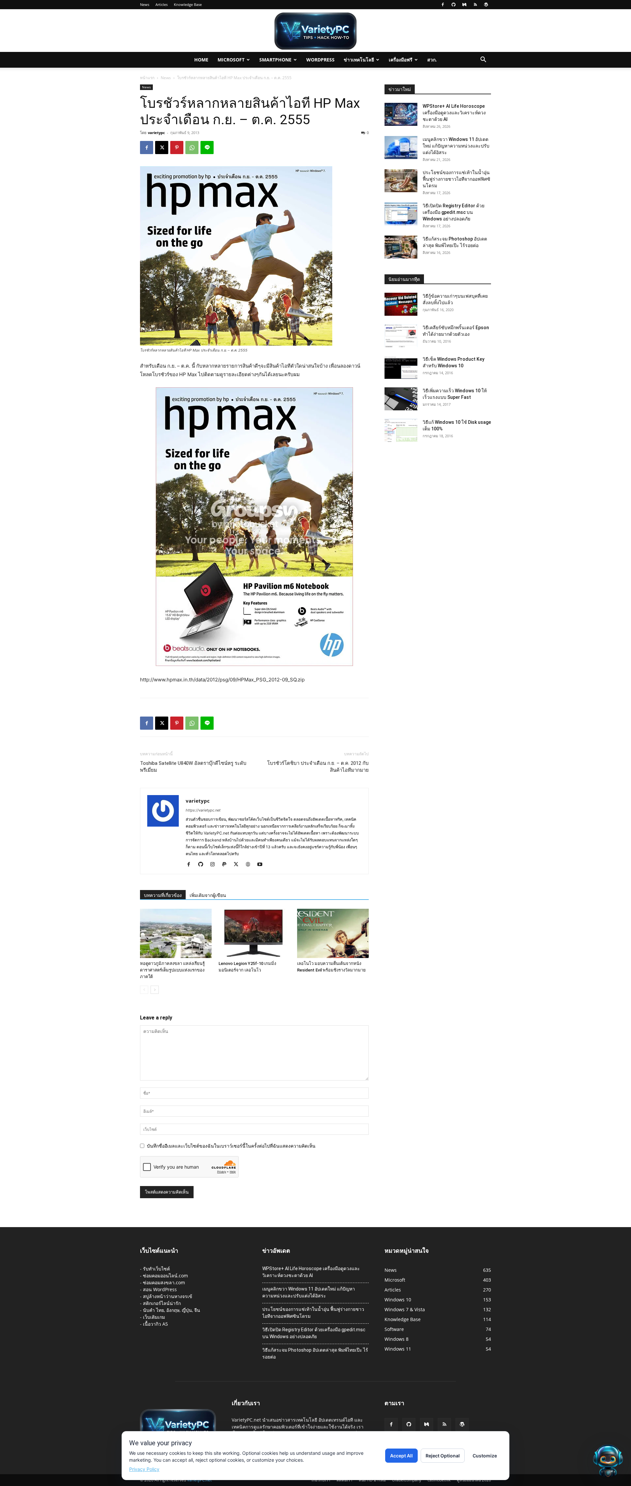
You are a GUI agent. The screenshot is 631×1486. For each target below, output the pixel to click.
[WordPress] (486, 4)
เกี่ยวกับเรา (321, 1480)
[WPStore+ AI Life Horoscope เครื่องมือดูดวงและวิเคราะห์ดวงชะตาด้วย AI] (401, 114)
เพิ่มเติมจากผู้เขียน (208, 895)
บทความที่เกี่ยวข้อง (163, 895)
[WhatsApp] (192, 147)
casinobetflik (439, 1480)
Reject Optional (443, 1455)
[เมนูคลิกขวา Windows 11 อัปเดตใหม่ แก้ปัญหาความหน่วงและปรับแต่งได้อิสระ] (401, 147)
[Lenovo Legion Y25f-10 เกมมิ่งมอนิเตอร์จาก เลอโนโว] (254, 933)
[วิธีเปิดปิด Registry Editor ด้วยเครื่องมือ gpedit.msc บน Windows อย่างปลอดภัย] (401, 213)
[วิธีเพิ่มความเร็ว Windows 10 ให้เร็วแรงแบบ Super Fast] (401, 398)
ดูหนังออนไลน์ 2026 (474, 1480)
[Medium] (464, 4)
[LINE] (207, 147)
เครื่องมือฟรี (400, 60)
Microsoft (231, 60)
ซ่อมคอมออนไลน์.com (165, 1275)
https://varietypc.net (203, 810)
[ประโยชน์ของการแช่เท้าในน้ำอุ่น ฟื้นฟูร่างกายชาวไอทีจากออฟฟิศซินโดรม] (401, 180)
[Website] (250, 865)
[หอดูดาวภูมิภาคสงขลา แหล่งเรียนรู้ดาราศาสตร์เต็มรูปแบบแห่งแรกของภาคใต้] (176, 933)
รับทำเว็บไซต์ (156, 1269)
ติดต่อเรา (344, 1480)
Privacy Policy (144, 1469)
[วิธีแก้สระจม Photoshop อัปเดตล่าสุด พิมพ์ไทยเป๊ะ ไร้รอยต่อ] (401, 247)
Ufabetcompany (406, 1480)
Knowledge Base (188, 4)
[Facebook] (443, 4)
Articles (161, 4)
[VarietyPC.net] (315, 31)
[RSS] (475, 4)
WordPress (320, 60)
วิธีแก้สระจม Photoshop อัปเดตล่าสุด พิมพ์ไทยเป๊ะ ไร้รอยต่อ (315, 1353)
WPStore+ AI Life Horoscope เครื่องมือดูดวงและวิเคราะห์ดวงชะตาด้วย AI (454, 112)
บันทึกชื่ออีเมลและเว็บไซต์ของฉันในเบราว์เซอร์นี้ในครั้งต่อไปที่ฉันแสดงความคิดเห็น (231, 1146)
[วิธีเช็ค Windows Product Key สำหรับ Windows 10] (401, 367)
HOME (201, 60)
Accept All (401, 1455)
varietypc (156, 132)
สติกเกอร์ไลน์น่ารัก (162, 1303)
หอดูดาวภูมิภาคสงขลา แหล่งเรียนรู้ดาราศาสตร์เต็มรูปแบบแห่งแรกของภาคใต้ (172, 970)
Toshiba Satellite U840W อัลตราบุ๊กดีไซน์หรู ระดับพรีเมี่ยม (193, 766)
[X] (161, 147)
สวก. (432, 60)
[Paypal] (226, 865)
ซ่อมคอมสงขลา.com (164, 1282)
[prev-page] (144, 990)
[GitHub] (453, 4)
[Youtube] (262, 865)
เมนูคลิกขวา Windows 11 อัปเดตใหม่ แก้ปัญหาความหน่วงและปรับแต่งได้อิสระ (456, 146)
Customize (485, 1455)
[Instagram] (214, 865)
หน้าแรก (147, 77)
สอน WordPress (160, 1289)
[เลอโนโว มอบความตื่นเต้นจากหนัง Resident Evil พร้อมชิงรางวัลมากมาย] (333, 933)
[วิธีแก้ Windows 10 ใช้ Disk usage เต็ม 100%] (401, 430)
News (144, 4)
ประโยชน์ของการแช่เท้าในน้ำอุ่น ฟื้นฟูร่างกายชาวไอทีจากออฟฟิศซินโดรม (456, 179)
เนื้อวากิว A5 (155, 1324)
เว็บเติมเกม (154, 1317)
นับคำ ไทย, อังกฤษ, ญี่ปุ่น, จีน (171, 1310)
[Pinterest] (176, 147)
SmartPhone (275, 60)
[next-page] (155, 990)
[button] (483, 60)
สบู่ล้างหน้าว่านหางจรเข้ (167, 1296)
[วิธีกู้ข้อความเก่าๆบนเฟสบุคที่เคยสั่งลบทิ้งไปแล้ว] (401, 304)
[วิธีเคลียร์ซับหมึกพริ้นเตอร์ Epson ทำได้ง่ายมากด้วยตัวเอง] (401, 335)
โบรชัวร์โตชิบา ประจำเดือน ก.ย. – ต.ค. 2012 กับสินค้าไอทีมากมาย (318, 766)
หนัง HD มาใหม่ (372, 1480)
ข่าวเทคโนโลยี (359, 60)
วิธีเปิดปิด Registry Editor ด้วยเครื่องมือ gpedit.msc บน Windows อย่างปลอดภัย (453, 212)
